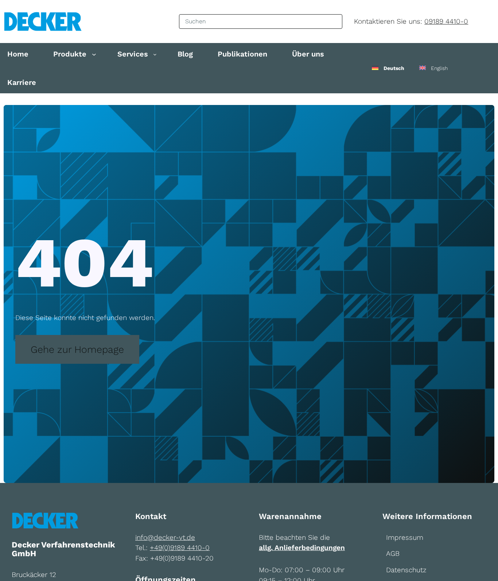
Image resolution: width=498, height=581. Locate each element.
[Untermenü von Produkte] (94, 54)
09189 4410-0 (446, 21)
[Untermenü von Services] (155, 54)
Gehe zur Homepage (77, 349)
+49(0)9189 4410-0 (180, 547)
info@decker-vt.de (165, 537)
